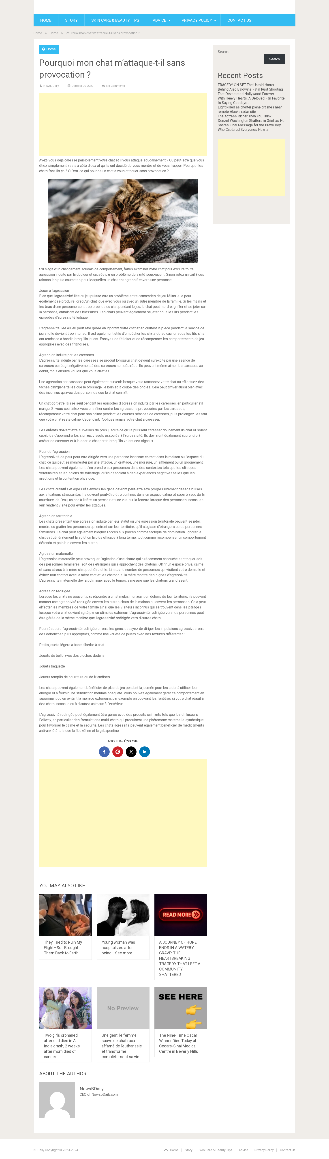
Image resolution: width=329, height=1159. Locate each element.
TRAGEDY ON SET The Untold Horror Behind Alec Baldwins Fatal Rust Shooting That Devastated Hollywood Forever (250, 89)
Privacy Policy (197, 20)
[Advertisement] (123, 124)
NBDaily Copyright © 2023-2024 (56, 1150)
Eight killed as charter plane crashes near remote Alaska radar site (250, 109)
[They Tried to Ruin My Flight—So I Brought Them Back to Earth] (65, 915)
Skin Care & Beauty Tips (115, 20)
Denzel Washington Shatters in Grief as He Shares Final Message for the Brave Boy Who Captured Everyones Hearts (251, 125)
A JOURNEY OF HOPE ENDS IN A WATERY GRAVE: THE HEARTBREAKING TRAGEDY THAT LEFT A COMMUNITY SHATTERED (179, 958)
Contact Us (239, 20)
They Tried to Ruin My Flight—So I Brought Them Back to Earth (63, 947)
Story (71, 20)
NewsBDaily (51, 85)
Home (45, 20)
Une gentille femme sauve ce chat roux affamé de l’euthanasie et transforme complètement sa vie (122, 1046)
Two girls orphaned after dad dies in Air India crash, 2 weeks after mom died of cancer (62, 1046)
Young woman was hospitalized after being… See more (118, 947)
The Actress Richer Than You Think (244, 116)
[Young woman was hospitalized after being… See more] (123, 915)
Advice (159, 20)
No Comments (115, 85)
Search (223, 52)
